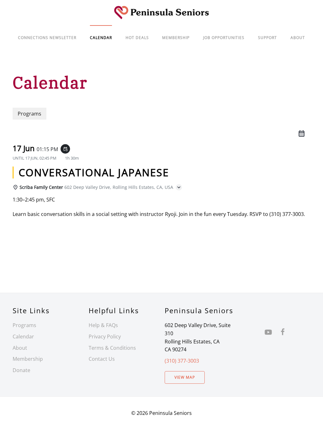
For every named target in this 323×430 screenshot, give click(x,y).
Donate (21, 370)
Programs (24, 325)
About (298, 37)
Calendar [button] (101, 37)
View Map (184, 377)
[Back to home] (161, 12)
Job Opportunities (223, 37)
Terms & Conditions (112, 347)
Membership (28, 358)
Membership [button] (176, 37)
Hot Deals (137, 37)
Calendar (23, 336)
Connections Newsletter (47, 37)
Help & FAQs (103, 325)
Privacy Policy (105, 336)
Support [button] (267, 37)
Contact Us (102, 358)
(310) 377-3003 (182, 360)
